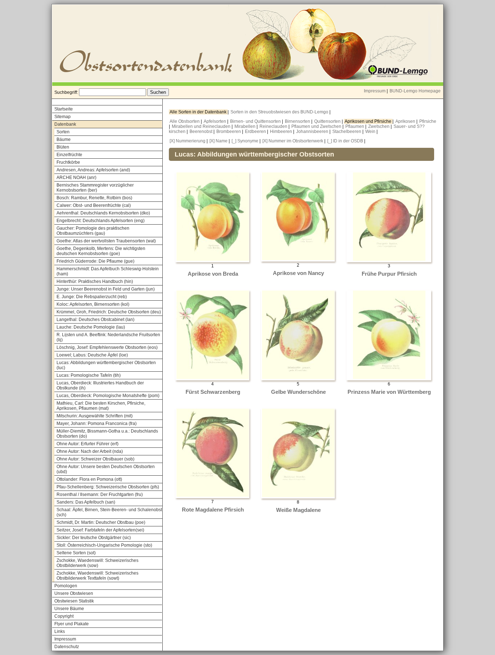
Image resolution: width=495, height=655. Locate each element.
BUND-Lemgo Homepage (415, 90)
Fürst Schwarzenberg (213, 392)
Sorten (63, 131)
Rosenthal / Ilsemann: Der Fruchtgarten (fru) (100, 494)
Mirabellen (245, 126)
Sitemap (62, 116)
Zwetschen (379, 126)
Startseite (63, 109)
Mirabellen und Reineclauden (202, 126)
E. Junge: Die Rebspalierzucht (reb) (92, 296)
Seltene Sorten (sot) (76, 552)
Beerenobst (201, 131)
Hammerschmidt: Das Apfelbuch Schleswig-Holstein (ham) (108, 271)
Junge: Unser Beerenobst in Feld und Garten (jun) (106, 289)
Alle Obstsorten (185, 121)
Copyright (64, 616)
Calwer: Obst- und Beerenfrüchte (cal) (94, 205)
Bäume (64, 139)
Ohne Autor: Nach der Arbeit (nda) (90, 451)
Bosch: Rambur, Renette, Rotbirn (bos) (94, 197)
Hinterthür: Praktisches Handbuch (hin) (95, 281)
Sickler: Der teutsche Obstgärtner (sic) (94, 537)
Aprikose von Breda (213, 274)
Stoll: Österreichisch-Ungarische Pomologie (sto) (104, 545)
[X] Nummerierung (187, 140)
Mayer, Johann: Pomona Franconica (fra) (97, 423)
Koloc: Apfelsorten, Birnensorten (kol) (93, 304)
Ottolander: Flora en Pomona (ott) (89, 479)
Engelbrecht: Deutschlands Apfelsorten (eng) (101, 220)
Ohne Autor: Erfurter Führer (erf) (87, 443)
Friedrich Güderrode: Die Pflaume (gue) (95, 261)
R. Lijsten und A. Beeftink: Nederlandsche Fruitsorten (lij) (108, 337)
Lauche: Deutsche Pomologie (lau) (91, 327)
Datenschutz (66, 646)
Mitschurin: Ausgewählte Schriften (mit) (95, 415)
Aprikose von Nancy (298, 273)
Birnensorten (298, 121)
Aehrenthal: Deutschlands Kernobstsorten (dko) (103, 213)
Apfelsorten (215, 121)
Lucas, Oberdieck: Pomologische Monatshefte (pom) (108, 395)
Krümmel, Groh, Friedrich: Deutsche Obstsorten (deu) (109, 311)
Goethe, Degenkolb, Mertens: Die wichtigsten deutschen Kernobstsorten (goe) (101, 251)
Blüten (63, 147)
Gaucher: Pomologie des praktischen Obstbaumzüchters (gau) (93, 231)
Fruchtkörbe (68, 162)
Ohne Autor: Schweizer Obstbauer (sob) (95, 459)
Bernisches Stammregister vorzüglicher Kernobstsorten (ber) (95, 188)
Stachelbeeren (347, 131)
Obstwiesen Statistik (74, 601)
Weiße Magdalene (298, 510)
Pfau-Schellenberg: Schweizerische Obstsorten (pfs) (108, 486)
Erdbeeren (256, 131)
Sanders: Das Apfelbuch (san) (86, 502)
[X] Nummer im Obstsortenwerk (292, 140)
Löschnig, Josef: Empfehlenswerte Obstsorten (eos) (107, 347)
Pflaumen (355, 126)
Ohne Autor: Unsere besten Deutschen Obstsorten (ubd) (106, 469)
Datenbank (65, 124)
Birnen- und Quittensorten (256, 121)
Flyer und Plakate (71, 623)
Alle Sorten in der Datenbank (199, 111)
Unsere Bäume (69, 608)
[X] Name (218, 140)
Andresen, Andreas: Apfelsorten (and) (93, 169)
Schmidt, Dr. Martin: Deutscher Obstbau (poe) (101, 522)
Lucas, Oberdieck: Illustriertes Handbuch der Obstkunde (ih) (100, 385)
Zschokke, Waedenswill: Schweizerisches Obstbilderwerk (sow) (97, 563)
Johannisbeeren (312, 131)
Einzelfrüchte (69, 154)
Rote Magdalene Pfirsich (213, 510)
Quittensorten (328, 121)
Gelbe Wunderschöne (298, 392)
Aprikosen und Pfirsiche (368, 121)
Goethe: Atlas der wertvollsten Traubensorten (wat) (106, 240)
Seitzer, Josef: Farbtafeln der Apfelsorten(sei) (100, 530)
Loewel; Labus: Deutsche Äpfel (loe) (92, 355)
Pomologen (65, 585)
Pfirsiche (427, 121)
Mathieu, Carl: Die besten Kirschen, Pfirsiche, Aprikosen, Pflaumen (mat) (101, 406)
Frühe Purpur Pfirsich (389, 274)
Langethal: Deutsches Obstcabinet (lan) (95, 319)
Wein (371, 131)
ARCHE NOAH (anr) (76, 177)
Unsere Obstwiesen (73, 593)
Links (59, 631)
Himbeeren (281, 131)
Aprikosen (405, 121)
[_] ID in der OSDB (345, 140)
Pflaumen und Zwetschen (316, 126)
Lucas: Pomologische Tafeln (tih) (89, 375)
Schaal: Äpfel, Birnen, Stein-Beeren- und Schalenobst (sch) (109, 512)
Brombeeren (229, 131)
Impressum (375, 90)
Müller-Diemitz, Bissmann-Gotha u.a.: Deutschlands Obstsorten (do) (107, 434)
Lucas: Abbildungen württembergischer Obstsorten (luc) (106, 365)
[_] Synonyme (245, 140)
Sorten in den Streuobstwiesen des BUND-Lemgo (279, 111)
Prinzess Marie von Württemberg (389, 392)
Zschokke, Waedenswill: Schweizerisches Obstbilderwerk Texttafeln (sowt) (97, 576)
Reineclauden (273, 126)
